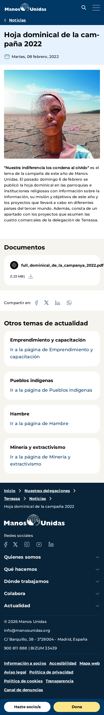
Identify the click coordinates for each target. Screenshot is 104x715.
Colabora (14, 593)
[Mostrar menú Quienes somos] (97, 557)
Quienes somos (22, 557)
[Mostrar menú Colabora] (97, 593)
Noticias (17, 20)
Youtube (39, 544)
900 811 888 (15, 648)
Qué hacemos (20, 569)
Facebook (5, 544)
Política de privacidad (51, 672)
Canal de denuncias (23, 689)
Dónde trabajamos (26, 581)
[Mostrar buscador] (82, 7)
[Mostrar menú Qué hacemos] (97, 569)
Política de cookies (23, 681)
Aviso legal (15, 672)
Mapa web (90, 663)
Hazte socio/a (27, 706)
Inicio (9, 490)
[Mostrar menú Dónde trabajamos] (97, 581)
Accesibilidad (62, 663)
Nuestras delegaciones (47, 490)
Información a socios (25, 663)
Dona (77, 706)
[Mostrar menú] (95, 8)
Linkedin (51, 544)
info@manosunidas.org (27, 630)
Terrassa (12, 498)
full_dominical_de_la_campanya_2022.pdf (62, 265)
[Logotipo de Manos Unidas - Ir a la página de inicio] (25, 9)
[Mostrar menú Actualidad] (97, 605)
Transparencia (60, 681)
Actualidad (17, 605)
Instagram (27, 544)
